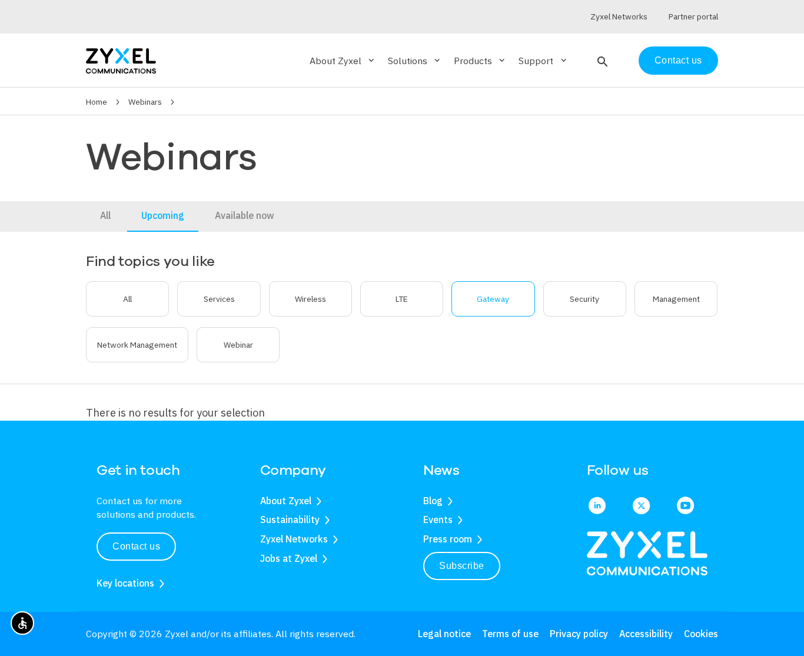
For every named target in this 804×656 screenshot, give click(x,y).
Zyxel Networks (294, 539)
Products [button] (480, 60)
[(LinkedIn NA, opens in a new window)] (597, 506)
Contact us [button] (136, 546)
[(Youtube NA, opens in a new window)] (685, 506)
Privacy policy (579, 634)
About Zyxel (285, 501)
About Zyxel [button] (343, 60)
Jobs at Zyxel (288, 558)
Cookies (701, 634)
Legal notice (444, 634)
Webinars (145, 101)
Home (96, 101)
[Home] (121, 59)
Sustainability (290, 519)
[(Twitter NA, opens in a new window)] (641, 506)
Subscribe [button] (461, 566)
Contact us (678, 60)
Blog (433, 501)
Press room (447, 539)
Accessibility (646, 634)
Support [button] (543, 60)
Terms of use (510, 634)
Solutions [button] (415, 60)
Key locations (125, 583)
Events (438, 519)
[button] (601, 60)
